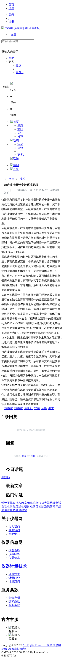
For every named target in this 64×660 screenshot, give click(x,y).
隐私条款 (14, 601)
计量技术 (14, 574)
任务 (16, 169)
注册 (11, 21)
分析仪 (37, 502)
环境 (44, 408)
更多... (19, 72)
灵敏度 (14, 506)
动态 (16, 140)
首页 (11, 4)
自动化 (5, 506)
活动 (20, 144)
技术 (22, 178)
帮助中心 (14, 534)
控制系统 (44, 506)
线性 (21, 506)
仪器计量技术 (14, 566)
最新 (20, 125)
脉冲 (18, 510)
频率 (30, 502)
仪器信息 (14, 557)
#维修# (5, 477)
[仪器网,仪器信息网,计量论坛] (20, 28)
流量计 (28, 408)
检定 (24, 510)
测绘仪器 (22, 190)
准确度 (34, 506)
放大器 (45, 502)
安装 (37, 408)
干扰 (10, 502)
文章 (12, 34)
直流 (15, 502)
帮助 (11, 58)
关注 (20, 132)
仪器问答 (14, 554)
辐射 (27, 506)
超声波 (8, 408)
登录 (11, 14)
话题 (11, 8)
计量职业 (14, 577)
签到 (16, 165)
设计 (4, 502)
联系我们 (14, 530)
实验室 (22, 502)
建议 (18, 65)
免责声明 (14, 597)
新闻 (52, 506)
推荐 (20, 136)
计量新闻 (14, 581)
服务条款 (14, 605)
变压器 (11, 510)
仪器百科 (14, 550)
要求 (51, 408)
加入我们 (14, 526)
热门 (20, 129)
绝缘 (52, 502)
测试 (58, 502)
